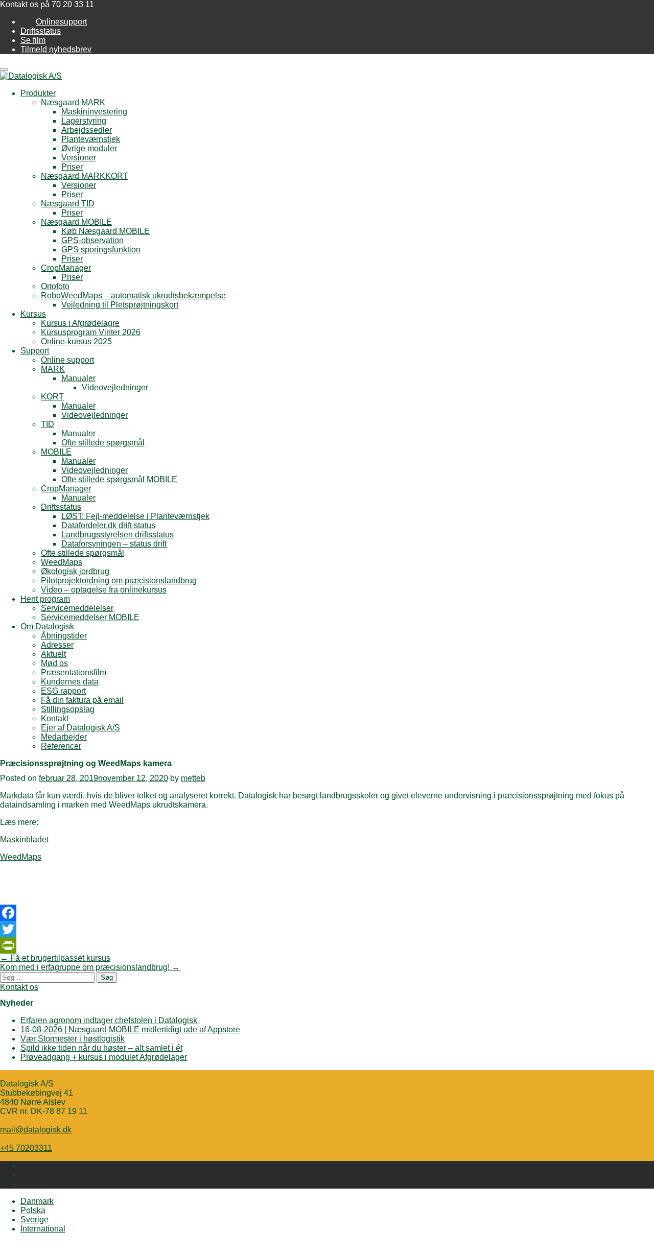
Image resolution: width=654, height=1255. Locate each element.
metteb (193, 778)
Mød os (54, 663)
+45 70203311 (26, 1148)
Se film (32, 40)
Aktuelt (53, 654)
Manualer (78, 378)
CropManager (66, 268)
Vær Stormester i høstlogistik (72, 1038)
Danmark (37, 1201)
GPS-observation (92, 240)
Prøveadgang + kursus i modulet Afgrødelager (103, 1057)
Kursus (33, 314)
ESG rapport (63, 690)
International (42, 1228)
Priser (72, 166)
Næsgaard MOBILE (76, 222)
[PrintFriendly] (327, 945)
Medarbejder (64, 736)
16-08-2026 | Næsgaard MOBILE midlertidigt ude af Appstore (130, 1029)
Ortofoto (55, 286)
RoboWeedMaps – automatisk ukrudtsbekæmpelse (133, 295)
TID (47, 424)
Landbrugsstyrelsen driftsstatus (117, 534)
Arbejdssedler (86, 130)
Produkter (38, 93)
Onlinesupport (61, 21)
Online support (67, 360)
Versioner (78, 157)
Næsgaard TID (68, 203)
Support (34, 350)
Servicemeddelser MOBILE (90, 617)
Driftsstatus (40, 31)
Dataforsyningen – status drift (114, 543)
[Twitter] (327, 929)
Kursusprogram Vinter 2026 (91, 332)
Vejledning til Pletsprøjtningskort (119, 304)
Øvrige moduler (89, 148)
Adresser (57, 645)
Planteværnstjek (90, 139)
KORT (52, 396)
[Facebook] (327, 913)
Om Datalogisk (47, 626)
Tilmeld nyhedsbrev (55, 49)
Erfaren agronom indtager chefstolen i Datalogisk (109, 1020)
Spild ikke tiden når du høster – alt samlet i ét (101, 1048)
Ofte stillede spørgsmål (103, 442)
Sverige (34, 1219)
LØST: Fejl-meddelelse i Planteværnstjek (135, 516)
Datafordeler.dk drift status (108, 525)
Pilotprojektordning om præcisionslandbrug (119, 580)
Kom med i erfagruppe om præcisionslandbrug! (90, 967)
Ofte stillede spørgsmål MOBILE (119, 479)
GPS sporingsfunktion (101, 249)
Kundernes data (70, 681)
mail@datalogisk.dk (36, 1129)
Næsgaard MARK (73, 102)
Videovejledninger (115, 387)
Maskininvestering (94, 111)
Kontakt (54, 718)
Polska (32, 1210)
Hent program (45, 599)
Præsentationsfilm (73, 672)
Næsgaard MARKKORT (84, 176)
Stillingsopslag (68, 709)
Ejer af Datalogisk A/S (80, 727)
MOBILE (56, 451)
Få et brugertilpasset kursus (55, 958)
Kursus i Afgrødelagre (80, 323)
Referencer (61, 746)
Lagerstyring (83, 120)
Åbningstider (64, 635)
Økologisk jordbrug (75, 571)
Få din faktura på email (82, 700)
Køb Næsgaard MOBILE (105, 231)
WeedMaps (61, 562)
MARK (53, 369)
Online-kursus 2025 (76, 341)
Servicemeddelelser (77, 608)
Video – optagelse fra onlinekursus (104, 589)
